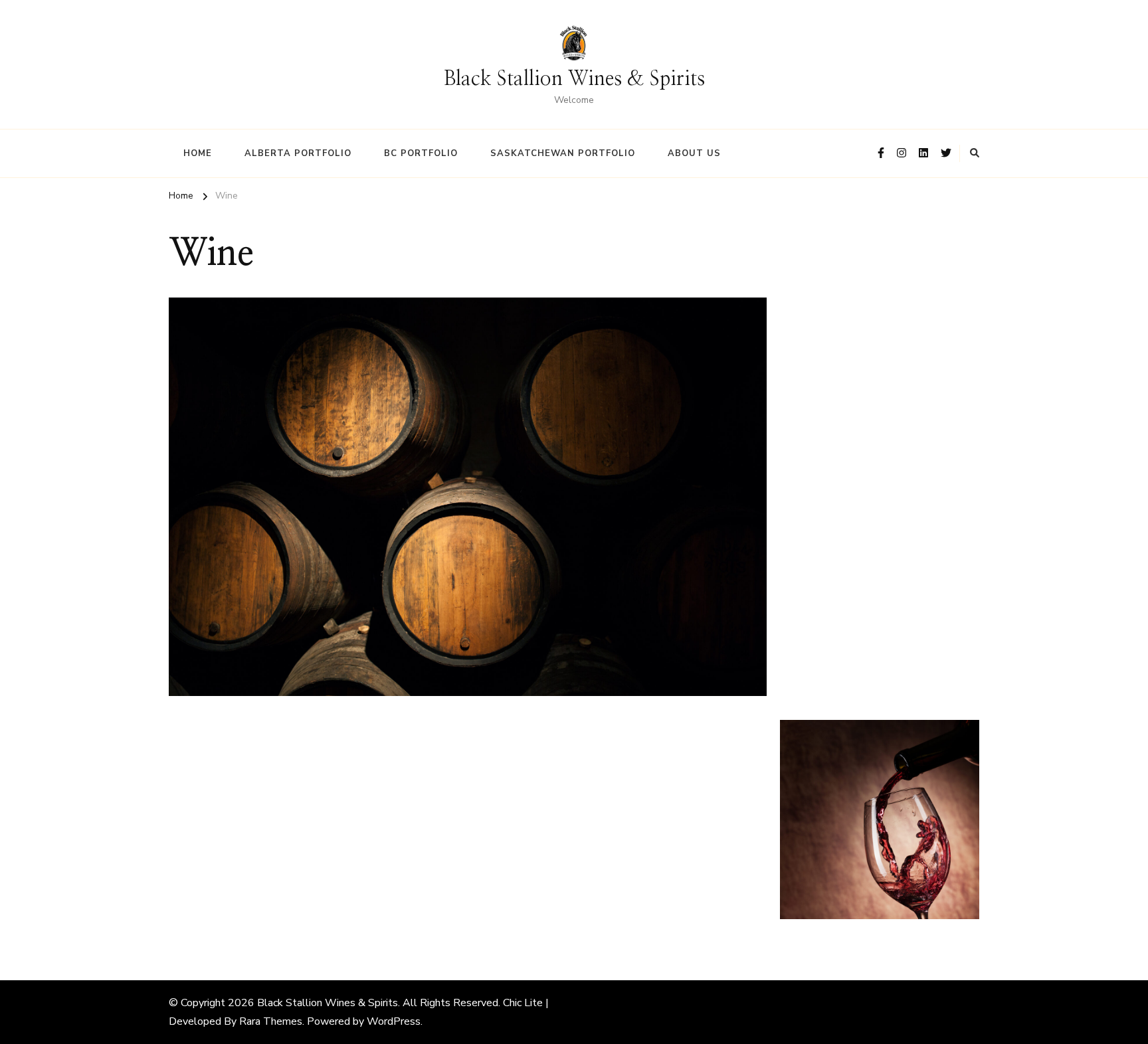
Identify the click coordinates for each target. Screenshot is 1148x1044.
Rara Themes (270, 1021)
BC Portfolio (421, 153)
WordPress (394, 1021)
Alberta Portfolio (297, 153)
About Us (694, 153)
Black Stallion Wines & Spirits (574, 79)
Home (197, 153)
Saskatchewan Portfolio (562, 153)
